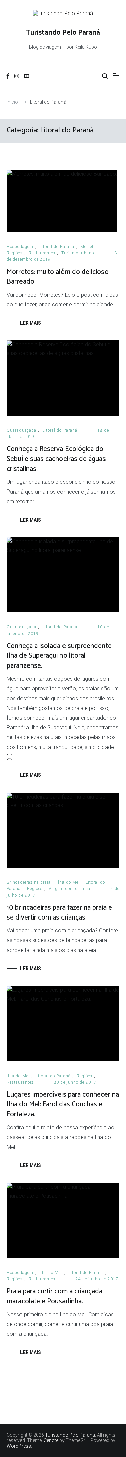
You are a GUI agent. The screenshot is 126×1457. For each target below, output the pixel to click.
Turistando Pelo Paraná (63, 33)
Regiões (15, 253)
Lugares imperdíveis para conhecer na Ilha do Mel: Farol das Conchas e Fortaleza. (63, 1104)
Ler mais (30, 323)
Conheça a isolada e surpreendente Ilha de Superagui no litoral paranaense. (59, 656)
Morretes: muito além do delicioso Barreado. (58, 276)
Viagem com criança (69, 888)
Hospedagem (20, 246)
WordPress (19, 1446)
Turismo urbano (77, 253)
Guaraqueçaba (21, 430)
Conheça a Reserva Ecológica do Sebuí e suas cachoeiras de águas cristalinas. (56, 459)
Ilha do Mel (68, 882)
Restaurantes (42, 253)
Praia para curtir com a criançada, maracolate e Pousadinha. (55, 1296)
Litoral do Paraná (56, 246)
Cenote (51, 1440)
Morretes (89, 246)
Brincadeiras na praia (29, 882)
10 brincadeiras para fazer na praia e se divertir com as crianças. (59, 912)
